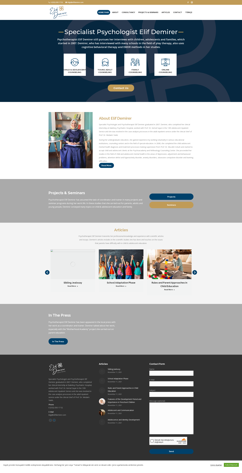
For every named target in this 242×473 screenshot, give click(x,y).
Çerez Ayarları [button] (216, 465)
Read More (72, 286)
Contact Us (120, 88)
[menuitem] (103, 12)
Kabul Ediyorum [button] (231, 465)
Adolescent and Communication (121, 410)
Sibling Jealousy (73, 282)
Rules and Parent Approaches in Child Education (169, 284)
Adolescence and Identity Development (124, 419)
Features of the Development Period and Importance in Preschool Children (124, 400)
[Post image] (102, 371)
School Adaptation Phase (121, 282)
